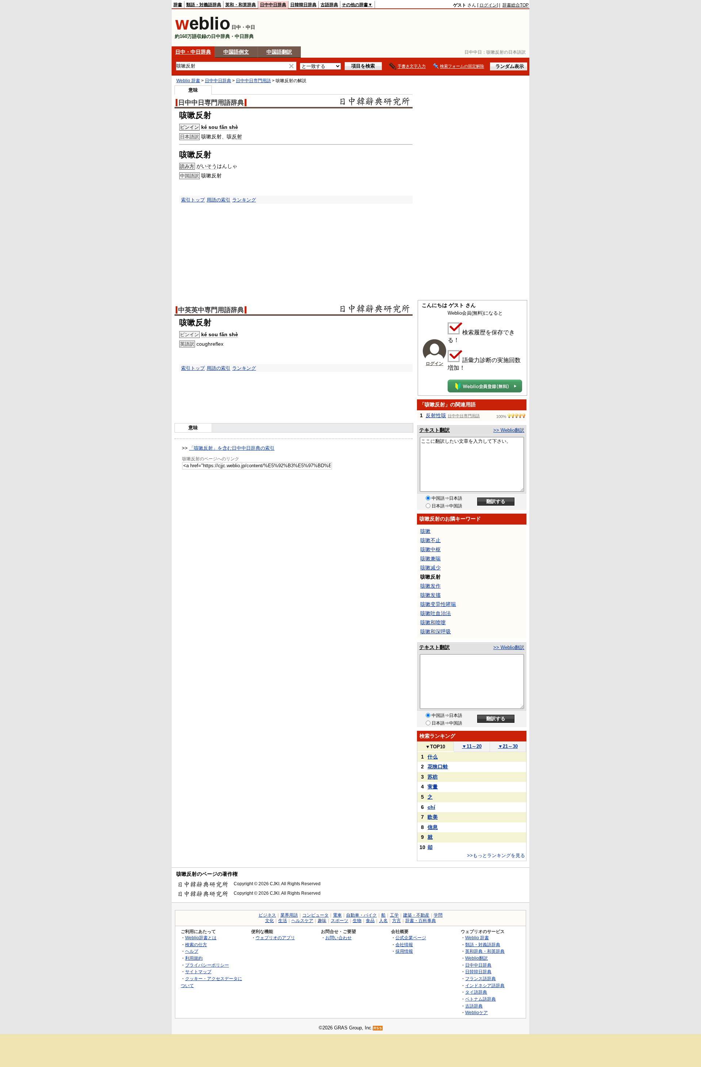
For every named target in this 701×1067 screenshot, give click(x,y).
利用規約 (194, 958)
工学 (394, 915)
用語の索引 (218, 200)
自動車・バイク (361, 915)
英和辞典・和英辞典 (485, 951)
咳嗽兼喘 (430, 558)
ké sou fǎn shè (219, 127)
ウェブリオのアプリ (275, 937)
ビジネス (267, 915)
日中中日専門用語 (253, 80)
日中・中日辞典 (193, 52)
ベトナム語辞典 (480, 999)
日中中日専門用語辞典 (211, 102)
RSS (378, 1028)
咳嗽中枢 (430, 549)
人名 (383, 920)
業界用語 (289, 915)
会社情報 (404, 944)
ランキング (244, 200)
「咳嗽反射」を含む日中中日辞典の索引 (232, 448)
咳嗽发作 (430, 586)
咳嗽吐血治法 (435, 613)
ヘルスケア (302, 920)
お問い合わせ (338, 937)
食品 (370, 920)
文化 (269, 920)
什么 (433, 757)
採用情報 (404, 951)
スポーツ (339, 920)
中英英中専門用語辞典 (211, 310)
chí (431, 807)
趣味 (322, 920)
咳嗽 (425, 531)
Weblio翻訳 (476, 958)
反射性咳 (436, 415)
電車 (337, 915)
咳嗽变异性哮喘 (438, 604)
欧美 (433, 817)
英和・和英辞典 (240, 5)
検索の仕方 (196, 944)
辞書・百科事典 (420, 920)
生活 (282, 920)
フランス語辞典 (480, 978)
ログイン (488, 5)
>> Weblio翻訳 (508, 430)
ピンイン (189, 127)
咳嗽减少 (430, 568)
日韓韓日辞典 (303, 5)
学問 (438, 915)
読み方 (187, 166)
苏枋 (433, 777)
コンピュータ (315, 915)
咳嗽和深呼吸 (435, 631)
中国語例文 (236, 52)
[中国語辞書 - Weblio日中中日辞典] (202, 28)
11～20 (472, 746)
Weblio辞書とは (201, 937)
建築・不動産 (416, 915)
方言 (396, 920)
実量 (433, 787)
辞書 (177, 5)
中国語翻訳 (279, 52)
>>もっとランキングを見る (496, 855)
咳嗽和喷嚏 (433, 622)
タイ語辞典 (476, 992)
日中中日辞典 (273, 5)
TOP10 (435, 746)
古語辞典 (329, 5)
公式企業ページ (410, 937)
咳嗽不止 (430, 540)
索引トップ (193, 200)
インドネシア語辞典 (485, 985)
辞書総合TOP (515, 5)
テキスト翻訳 (434, 430)
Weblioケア (476, 1012)
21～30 (508, 746)
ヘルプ (191, 951)
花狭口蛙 (438, 766)
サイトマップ (198, 971)
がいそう (206, 166)
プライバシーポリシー (207, 965)
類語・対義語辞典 (203, 5)
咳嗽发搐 (430, 595)
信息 (433, 827)
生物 (357, 920)
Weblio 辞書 (188, 80)
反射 (237, 136)
